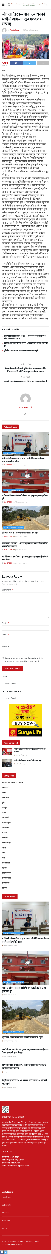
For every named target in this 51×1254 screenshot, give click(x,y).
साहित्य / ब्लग (6, 873)
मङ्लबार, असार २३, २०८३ (21, 536)
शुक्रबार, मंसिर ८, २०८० (22, 755)
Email (5, 634)
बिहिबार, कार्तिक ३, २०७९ (31, 30)
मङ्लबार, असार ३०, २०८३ (21, 465)
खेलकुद (4, 807)
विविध (4, 847)
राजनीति (4, 832)
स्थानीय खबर (6, 878)
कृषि (3, 802)
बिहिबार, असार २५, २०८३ (21, 502)
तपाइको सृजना (6, 822)
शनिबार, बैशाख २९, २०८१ (22, 764)
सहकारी (4, 867)
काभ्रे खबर (5, 797)
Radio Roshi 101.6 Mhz (16, 1241)
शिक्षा (3, 857)
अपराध (4, 792)
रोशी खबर (5, 837)
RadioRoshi (14, 30)
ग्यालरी (4, 812)
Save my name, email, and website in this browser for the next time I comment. (23, 659)
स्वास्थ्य (4, 888)
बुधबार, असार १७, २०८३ (21, 550)
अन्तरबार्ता (5, 787)
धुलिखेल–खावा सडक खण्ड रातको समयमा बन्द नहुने (21, 350)
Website (5, 646)
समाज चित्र (6, 862)
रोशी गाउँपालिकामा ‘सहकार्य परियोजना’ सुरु (27, 760)
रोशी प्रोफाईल (6, 842)
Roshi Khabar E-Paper (13, 453)
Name (5, 623)
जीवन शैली (5, 817)
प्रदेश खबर (5, 827)
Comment (7, 590)
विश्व (3, 852)
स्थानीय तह (5, 883)
